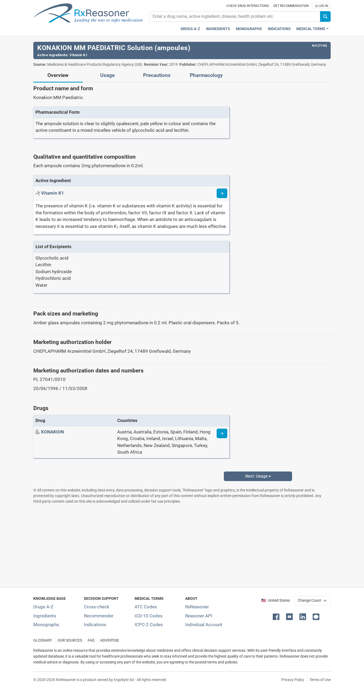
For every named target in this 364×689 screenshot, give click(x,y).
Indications (279, 29)
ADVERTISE (109, 640)
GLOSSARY (42, 640)
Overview (57, 75)
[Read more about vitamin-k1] (222, 193)
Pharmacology (206, 75)
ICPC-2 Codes (149, 624)
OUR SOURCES (70, 640)
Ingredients (218, 29)
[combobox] (235, 16)
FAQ (91, 640)
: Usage (258, 476)
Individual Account (203, 624)
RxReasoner (197, 606)
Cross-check (96, 606)
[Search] (325, 16)
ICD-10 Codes (149, 615)
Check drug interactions (247, 6)
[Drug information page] (222, 433)
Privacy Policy (292, 680)
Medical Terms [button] (310, 29)
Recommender (99, 615)
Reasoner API (198, 615)
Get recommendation (291, 6)
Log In (323, 6)
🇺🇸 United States (275, 600)
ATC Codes (146, 606)
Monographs (249, 29)
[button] (277, 616)
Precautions (157, 75)
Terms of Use (320, 680)
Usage (107, 75)
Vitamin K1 (78, 55)
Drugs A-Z (190, 29)
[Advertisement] (182, 545)
